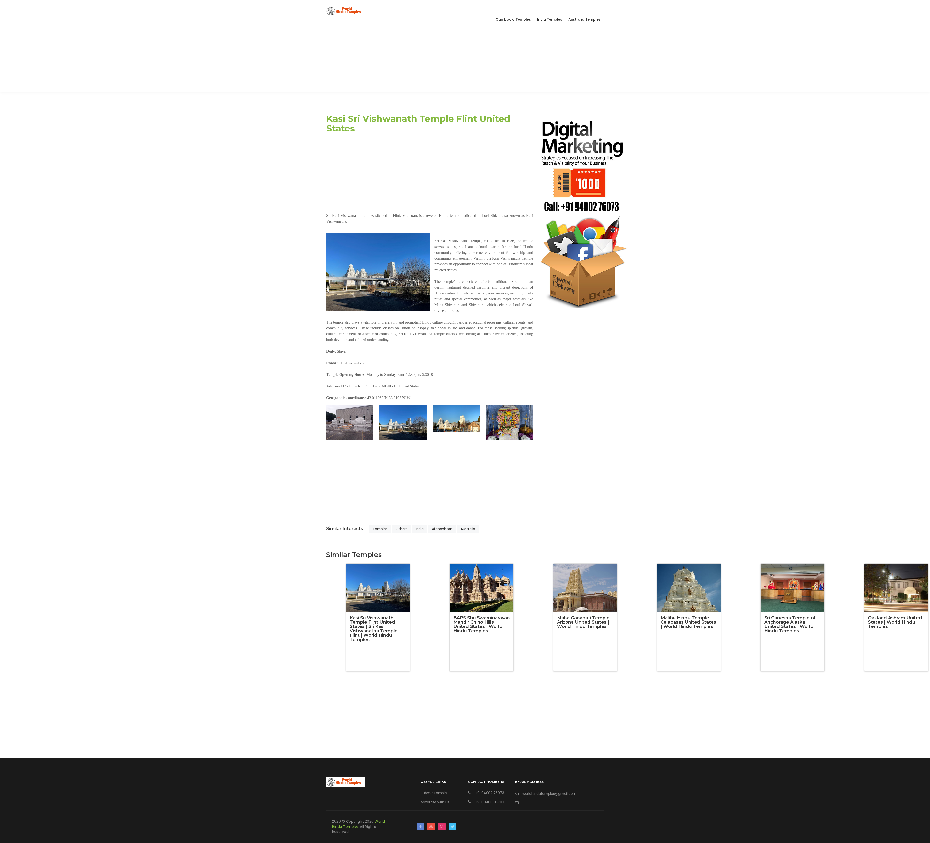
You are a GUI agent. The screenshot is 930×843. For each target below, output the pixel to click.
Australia (468, 528)
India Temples (549, 19)
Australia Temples (584, 19)
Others (401, 528)
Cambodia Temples (513, 19)
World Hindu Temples (358, 824)
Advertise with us (435, 802)
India (420, 528)
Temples (380, 528)
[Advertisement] (465, 58)
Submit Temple (434, 792)
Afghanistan (442, 528)
